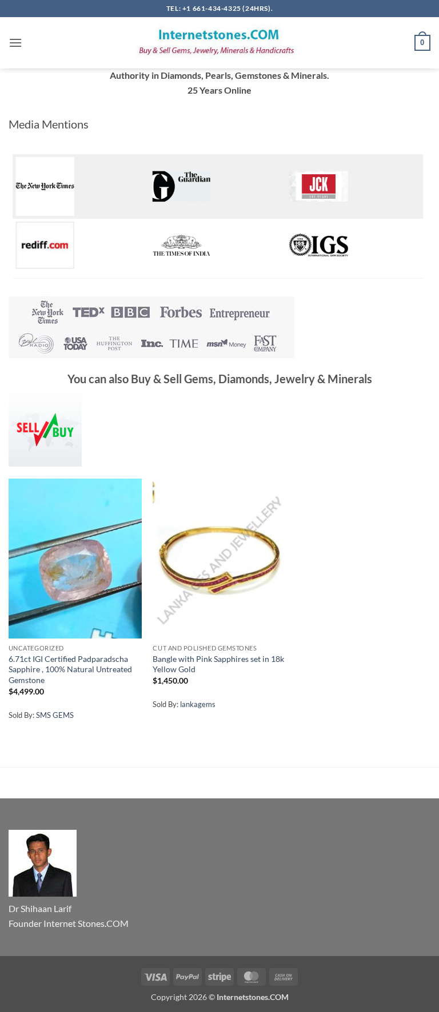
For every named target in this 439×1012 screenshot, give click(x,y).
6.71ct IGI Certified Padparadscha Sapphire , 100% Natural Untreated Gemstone (70, 669)
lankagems (197, 704)
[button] (15, 43)
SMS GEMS (55, 715)
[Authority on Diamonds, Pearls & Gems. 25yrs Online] (219, 42)
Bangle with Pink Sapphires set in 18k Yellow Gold (218, 664)
